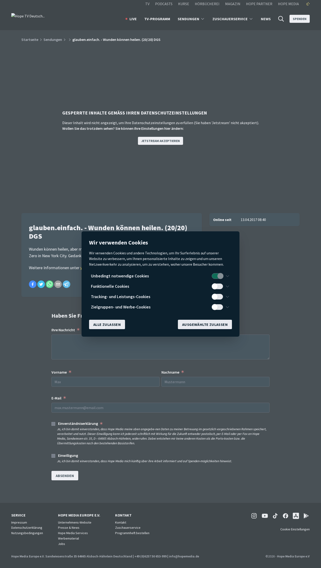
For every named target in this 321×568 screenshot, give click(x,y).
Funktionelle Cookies (110, 286)
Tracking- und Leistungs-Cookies (120, 296)
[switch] (217, 276)
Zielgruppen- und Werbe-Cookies (121, 307)
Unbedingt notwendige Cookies (120, 276)
